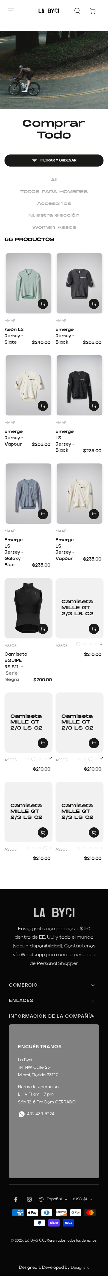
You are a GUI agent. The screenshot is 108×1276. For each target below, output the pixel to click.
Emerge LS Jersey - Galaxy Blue (13, 553)
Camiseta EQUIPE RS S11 (15, 667)
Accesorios (54, 203)
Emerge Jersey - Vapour (13, 438)
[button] (77, 11)
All (54, 180)
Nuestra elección (54, 215)
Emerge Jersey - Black (65, 336)
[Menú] (11, 11)
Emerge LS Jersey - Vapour (65, 549)
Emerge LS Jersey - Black (65, 441)
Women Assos (54, 227)
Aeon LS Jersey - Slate (14, 336)
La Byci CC (35, 1240)
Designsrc (80, 1267)
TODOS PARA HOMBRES (54, 191)
